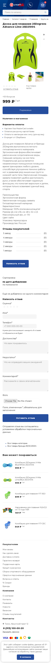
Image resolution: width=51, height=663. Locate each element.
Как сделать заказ (11, 553)
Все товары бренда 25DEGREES (21, 446)
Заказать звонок (11, 632)
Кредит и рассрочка (12, 568)
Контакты (7, 599)
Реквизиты (7, 603)
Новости (6, 607)
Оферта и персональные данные (17, 575)
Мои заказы (8, 549)
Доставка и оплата (11, 557)
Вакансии (7, 610)
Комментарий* (10, 376)
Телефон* (7, 322)
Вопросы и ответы (11, 579)
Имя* (5, 313)
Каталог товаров (19, 19)
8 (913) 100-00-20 (30, 4)
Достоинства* (10, 338)
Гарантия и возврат (11, 561)
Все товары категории (17, 443)
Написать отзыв (15, 263)
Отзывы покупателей (12, 614)
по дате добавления (14, 282)
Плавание (33, 19)
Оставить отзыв (25, 418)
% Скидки (7, 583)
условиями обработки (14, 429)
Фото (5, 395)
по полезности (10, 285)
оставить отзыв (10, 89)
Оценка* (7, 303)
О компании (8, 596)
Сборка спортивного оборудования (19, 572)
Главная (6, 19)
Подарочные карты (11, 564)
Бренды (6, 586)
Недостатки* (9, 357)
